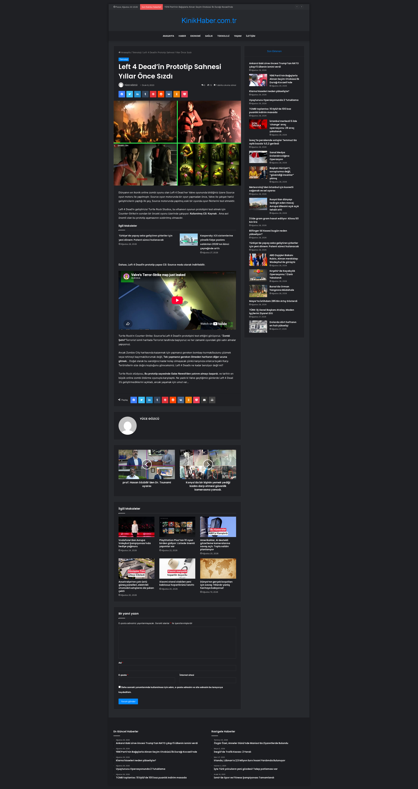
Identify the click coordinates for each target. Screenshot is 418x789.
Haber (182, 36)
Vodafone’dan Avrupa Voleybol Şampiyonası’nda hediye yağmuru (135, 543)
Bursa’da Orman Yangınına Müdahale (282, 288)
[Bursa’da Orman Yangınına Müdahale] (258, 291)
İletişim (250, 36)
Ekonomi (195, 36)
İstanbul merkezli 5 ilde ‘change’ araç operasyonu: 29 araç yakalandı (283, 126)
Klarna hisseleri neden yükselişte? (181, 7)
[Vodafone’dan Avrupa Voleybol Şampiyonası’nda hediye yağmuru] (136, 527)
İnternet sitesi (187, 675)
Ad (121, 662)
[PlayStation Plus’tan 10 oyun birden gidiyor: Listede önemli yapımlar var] (177, 527)
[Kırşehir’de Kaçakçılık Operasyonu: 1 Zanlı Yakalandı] (258, 275)
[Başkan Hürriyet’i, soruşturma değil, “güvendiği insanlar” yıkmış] (258, 172)
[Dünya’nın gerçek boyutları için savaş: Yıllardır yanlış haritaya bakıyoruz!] (218, 568)
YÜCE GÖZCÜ (130, 85)
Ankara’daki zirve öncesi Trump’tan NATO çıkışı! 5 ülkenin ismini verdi (274, 65)
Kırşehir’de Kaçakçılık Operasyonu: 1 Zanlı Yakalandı (282, 274)
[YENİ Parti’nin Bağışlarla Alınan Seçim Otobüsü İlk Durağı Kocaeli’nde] (258, 80)
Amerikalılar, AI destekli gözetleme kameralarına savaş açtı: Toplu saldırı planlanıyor (215, 545)
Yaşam (237, 36)
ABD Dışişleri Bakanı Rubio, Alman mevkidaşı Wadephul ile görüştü (284, 259)
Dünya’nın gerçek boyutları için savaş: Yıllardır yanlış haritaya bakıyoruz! (216, 585)
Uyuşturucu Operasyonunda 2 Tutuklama (273, 100)
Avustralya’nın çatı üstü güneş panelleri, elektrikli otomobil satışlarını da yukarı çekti (136, 586)
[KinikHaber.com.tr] (209, 20)
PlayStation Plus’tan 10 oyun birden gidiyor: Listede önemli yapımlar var (177, 543)
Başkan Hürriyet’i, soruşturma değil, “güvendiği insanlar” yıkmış (282, 173)
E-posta (123, 675)
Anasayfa (168, 36)
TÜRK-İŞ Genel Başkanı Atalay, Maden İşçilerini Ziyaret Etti (271, 311)
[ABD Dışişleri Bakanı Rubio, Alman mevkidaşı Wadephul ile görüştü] (258, 260)
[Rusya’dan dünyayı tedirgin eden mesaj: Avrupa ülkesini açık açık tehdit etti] (258, 204)
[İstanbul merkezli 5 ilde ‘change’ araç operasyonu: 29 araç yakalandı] (258, 124)
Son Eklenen (274, 51)
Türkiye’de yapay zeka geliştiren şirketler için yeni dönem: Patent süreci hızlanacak (274, 244)
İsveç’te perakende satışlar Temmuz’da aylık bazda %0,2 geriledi (273, 142)
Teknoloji (223, 36)
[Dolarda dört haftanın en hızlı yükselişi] (258, 326)
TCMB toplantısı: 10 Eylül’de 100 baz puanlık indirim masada (270, 110)
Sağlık (209, 36)
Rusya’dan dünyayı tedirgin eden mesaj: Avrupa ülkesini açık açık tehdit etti (284, 204)
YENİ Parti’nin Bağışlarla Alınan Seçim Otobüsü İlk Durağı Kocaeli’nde (284, 79)
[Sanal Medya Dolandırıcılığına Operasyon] (258, 157)
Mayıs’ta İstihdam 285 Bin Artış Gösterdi (273, 301)
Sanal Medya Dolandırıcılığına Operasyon (279, 156)
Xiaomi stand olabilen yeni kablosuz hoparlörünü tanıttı (176, 583)
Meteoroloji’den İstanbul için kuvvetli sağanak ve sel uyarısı (271, 189)
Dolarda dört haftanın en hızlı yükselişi (283, 323)
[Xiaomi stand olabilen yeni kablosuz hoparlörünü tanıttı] (177, 568)
